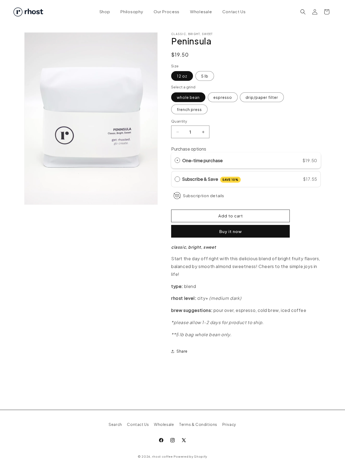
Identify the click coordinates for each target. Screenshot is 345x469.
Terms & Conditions (198, 424)
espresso (222, 97)
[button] (303, 12)
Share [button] (182, 351)
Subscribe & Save (210, 179)
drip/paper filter (262, 97)
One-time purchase (202, 160)
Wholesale (164, 424)
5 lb (204, 76)
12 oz (182, 76)
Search (115, 424)
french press (189, 109)
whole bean (188, 97)
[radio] (177, 160)
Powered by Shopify (191, 456)
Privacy (229, 424)
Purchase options (188, 149)
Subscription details (203, 195)
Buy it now (230, 231)
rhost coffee (162, 456)
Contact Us (138, 424)
